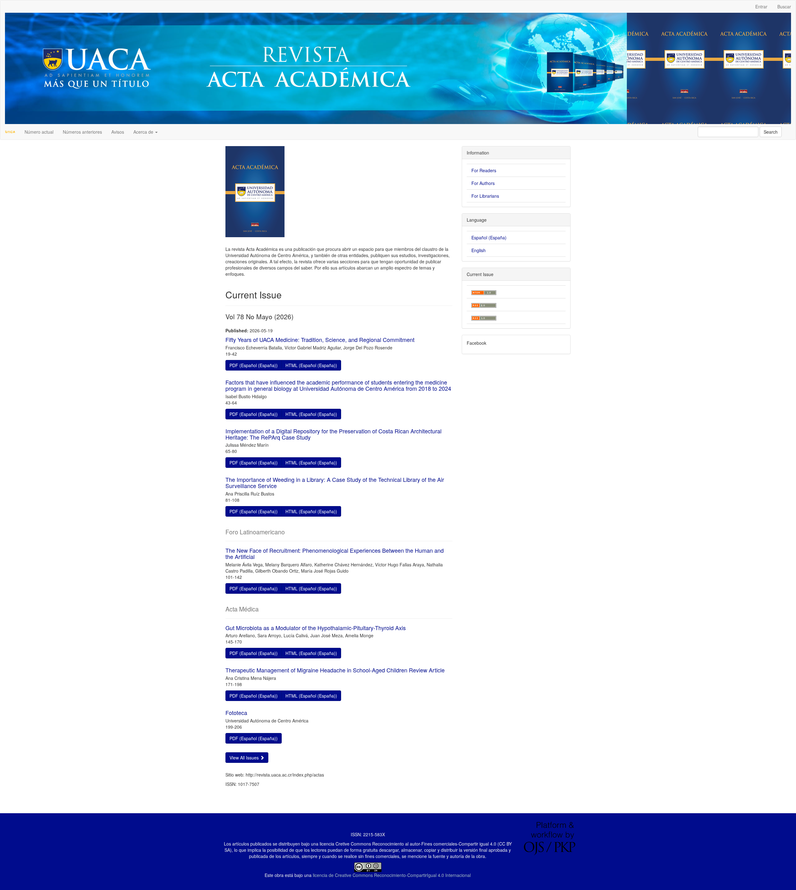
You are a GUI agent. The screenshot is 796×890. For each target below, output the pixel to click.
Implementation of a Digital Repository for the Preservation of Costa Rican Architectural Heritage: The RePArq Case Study (333, 434)
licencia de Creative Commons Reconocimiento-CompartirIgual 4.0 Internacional (392, 875)
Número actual (39, 132)
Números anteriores (82, 132)
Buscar (784, 6)
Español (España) (489, 237)
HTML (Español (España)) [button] (311, 365)
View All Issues (244, 757)
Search (771, 132)
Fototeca (236, 712)
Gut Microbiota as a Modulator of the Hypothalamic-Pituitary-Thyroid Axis (315, 628)
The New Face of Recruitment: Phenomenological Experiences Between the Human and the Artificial (334, 553)
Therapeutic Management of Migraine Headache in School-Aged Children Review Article (335, 670)
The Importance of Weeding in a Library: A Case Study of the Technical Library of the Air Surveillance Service (334, 482)
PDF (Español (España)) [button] (253, 365)
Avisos (117, 132)
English (478, 250)
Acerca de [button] (144, 132)
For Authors (483, 183)
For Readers (483, 170)
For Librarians (485, 196)
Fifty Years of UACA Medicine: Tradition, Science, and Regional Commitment (319, 339)
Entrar (761, 6)
